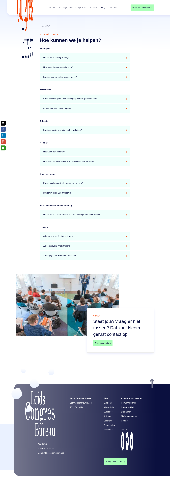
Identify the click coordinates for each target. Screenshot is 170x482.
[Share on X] (3, 123)
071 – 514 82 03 (47, 448)
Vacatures (108, 430)
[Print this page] (3, 141)
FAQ (103, 7)
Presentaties (109, 425)
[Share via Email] (3, 147)
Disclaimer (126, 412)
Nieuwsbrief (109, 407)
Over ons (113, 7)
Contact (124, 421)
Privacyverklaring (128, 403)
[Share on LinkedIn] (3, 135)
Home (52, 7)
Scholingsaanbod (66, 7)
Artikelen (93, 7)
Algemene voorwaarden (131, 398)
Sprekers (82, 7)
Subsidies (108, 412)
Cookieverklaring (128, 407)
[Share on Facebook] (3, 129)
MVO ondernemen (129, 416)
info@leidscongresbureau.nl (52, 453)
